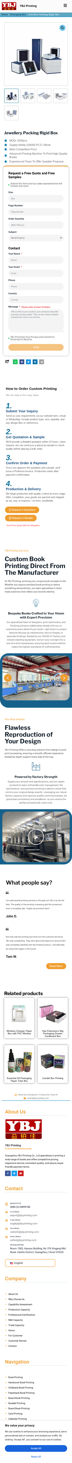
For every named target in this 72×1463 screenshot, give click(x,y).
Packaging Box (18, 14)
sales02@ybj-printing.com (24, 1232)
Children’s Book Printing (20, 1387)
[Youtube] (21, 1173)
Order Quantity (16, 219)
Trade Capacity (16, 1325)
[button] (62, 28)
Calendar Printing (17, 1419)
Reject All (36, 1456)
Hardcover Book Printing (21, 1382)
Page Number (15, 205)
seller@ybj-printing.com (38, 1098)
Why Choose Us (16, 1299)
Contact (12, 1346)
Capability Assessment (20, 1304)
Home (5, 14)
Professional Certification (21, 1315)
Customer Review (17, 1341)
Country (12, 293)
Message (13, 306)
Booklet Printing (16, 1403)
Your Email (14, 267)
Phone (11, 280)
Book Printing (15, 1377)
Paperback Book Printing (21, 1393)
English (18, 1263)
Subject (12, 232)
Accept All (36, 1448)
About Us (13, 1294)
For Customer (15, 1335)
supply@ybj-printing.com (23, 1223)
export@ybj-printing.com (23, 1215)
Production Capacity (19, 1309)
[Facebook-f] (8, 1173)
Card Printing (15, 1413)
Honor (11, 1330)
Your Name (14, 254)
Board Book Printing (19, 1398)
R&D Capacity (15, 1320)
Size (10, 192)
